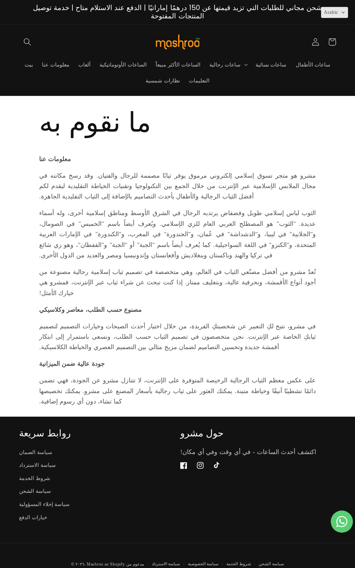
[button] (27, 42)
